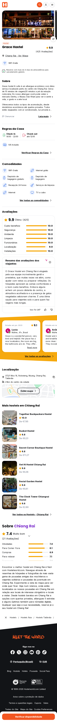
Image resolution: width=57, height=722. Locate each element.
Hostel (5, 43)
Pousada (34, 671)
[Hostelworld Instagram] (25, 652)
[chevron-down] (29, 536)
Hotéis (25, 671)
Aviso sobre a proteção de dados (28, 697)
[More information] (50, 262)
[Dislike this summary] (51, 309)
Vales (45, 703)
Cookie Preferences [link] (43, 709)
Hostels (16, 671)
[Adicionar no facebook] (12, 652)
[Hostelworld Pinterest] (38, 652)
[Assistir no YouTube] (32, 652)
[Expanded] (6, 617)
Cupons (37, 703)
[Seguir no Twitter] (19, 652)
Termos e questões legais (20, 703)
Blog (9, 671)
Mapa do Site (26, 709)
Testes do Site (11, 709)
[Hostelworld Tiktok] (44, 652)
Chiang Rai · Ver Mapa (16, 55)
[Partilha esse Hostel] (53, 39)
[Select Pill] (39, 4)
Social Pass (45, 671)
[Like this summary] (45, 309)
